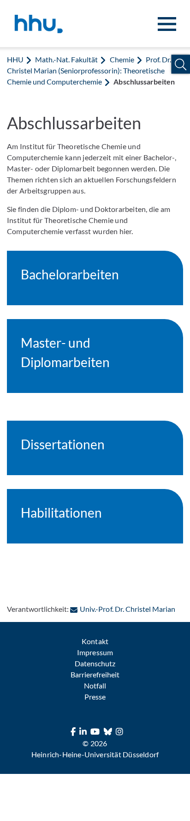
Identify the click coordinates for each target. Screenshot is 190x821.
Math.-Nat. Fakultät (66, 59)
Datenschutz (95, 663)
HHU (15, 59)
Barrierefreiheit (95, 674)
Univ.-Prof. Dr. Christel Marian (127, 608)
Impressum (95, 652)
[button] (180, 64)
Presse (95, 696)
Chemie (122, 59)
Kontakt (95, 641)
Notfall (95, 685)
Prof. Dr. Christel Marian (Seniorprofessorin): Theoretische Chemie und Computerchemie (89, 70)
